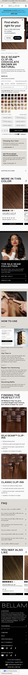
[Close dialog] (27, 329)
